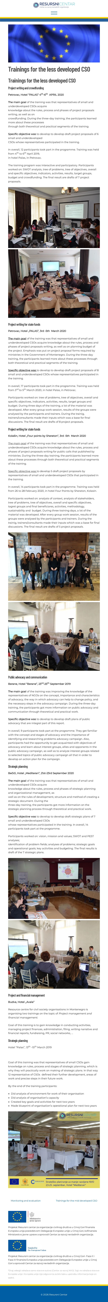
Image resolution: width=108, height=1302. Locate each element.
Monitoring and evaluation (26, 1200)
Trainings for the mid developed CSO (76, 1200)
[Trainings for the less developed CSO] (54, 61)
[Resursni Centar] (54, 5)
